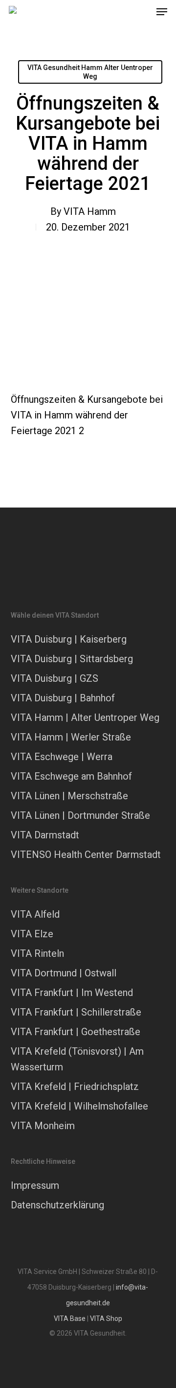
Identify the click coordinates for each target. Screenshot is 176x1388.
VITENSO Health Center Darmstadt (86, 854)
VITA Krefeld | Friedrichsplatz (75, 1086)
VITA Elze (32, 934)
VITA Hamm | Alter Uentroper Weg (85, 717)
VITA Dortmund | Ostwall (63, 973)
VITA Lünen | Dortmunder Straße (80, 815)
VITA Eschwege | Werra (61, 757)
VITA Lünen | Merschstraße (69, 796)
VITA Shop (106, 1318)
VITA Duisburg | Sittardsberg (72, 659)
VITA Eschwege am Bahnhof (71, 776)
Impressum (35, 1185)
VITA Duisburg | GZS (54, 678)
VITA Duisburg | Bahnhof (63, 698)
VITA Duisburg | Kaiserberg (69, 639)
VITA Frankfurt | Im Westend (72, 992)
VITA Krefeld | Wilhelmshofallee (79, 1106)
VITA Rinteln (37, 953)
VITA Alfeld (35, 914)
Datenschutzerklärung (57, 1205)
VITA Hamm (90, 211)
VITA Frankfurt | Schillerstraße (76, 1012)
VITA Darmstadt (45, 835)
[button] (161, 12)
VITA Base (70, 1318)
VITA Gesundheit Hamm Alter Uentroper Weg (90, 72)
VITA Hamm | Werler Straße (71, 737)
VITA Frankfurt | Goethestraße (75, 1032)
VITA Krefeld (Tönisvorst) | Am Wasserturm (77, 1059)
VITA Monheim (43, 1126)
